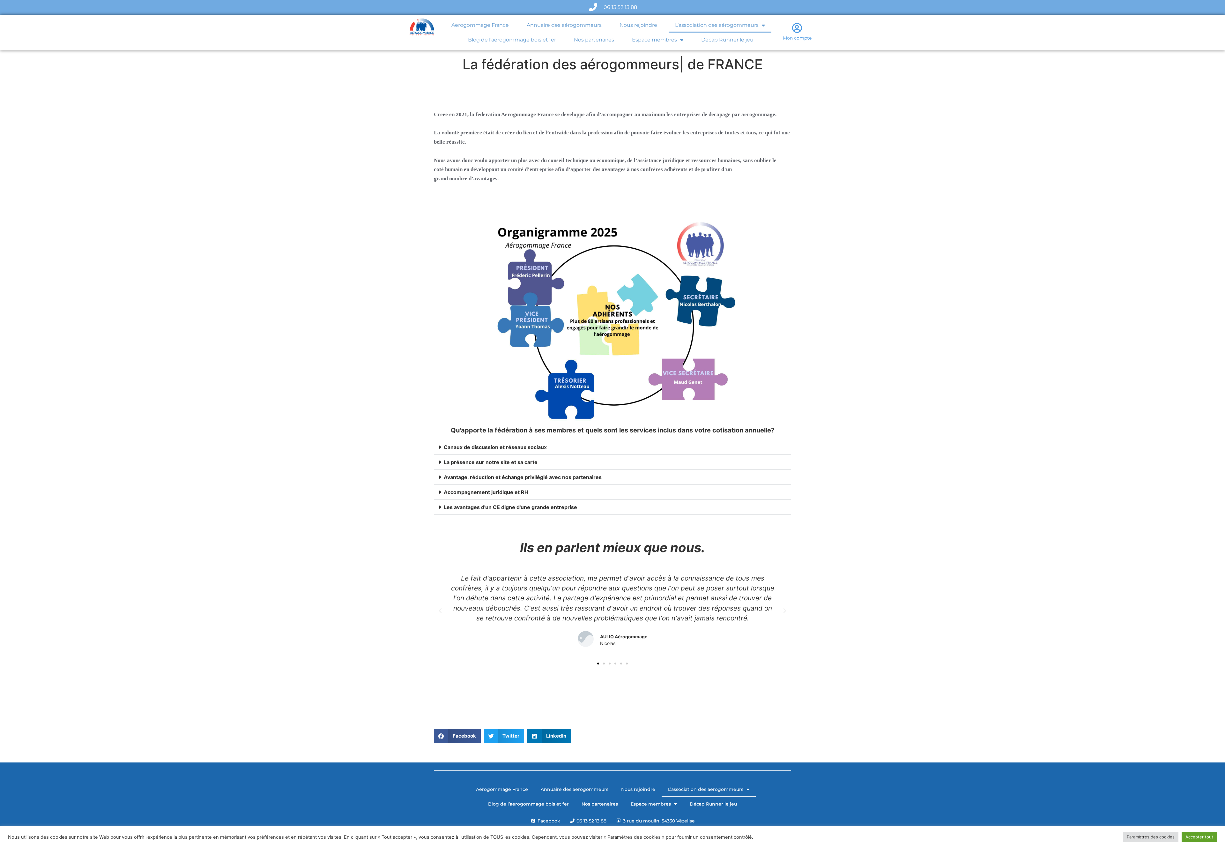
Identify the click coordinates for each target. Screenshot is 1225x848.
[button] (612, 447)
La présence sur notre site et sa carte (491, 462)
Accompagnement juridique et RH (486, 492)
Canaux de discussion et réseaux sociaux (495, 447)
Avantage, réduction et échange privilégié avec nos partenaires (523, 477)
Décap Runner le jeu (727, 40)
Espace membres (654, 40)
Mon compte (797, 38)
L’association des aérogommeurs (717, 25)
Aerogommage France (480, 25)
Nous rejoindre (638, 25)
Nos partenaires (594, 40)
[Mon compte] (797, 28)
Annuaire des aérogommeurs (564, 25)
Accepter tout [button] (1199, 836)
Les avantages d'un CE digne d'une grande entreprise (510, 507)
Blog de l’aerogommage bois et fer (512, 40)
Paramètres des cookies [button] (1151, 836)
